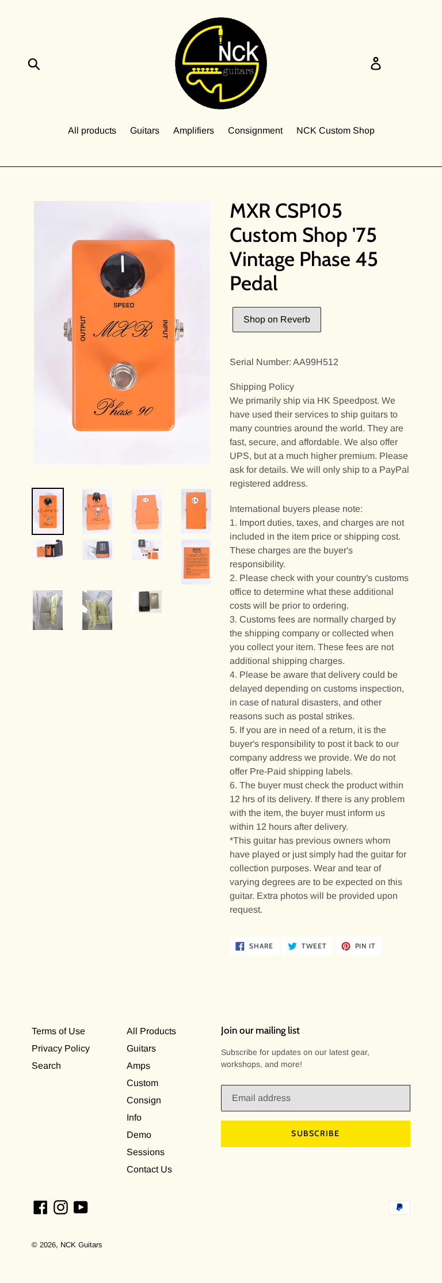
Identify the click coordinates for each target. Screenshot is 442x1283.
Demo (139, 1135)
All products (92, 130)
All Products (151, 1031)
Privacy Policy (61, 1048)
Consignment (255, 130)
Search (46, 1066)
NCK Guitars (81, 1244)
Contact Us (149, 1169)
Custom (142, 1083)
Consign (144, 1100)
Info (134, 1117)
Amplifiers (193, 130)
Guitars (144, 130)
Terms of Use (58, 1031)
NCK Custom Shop (335, 130)
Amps (138, 1066)
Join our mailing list (260, 1030)
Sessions (146, 1152)
